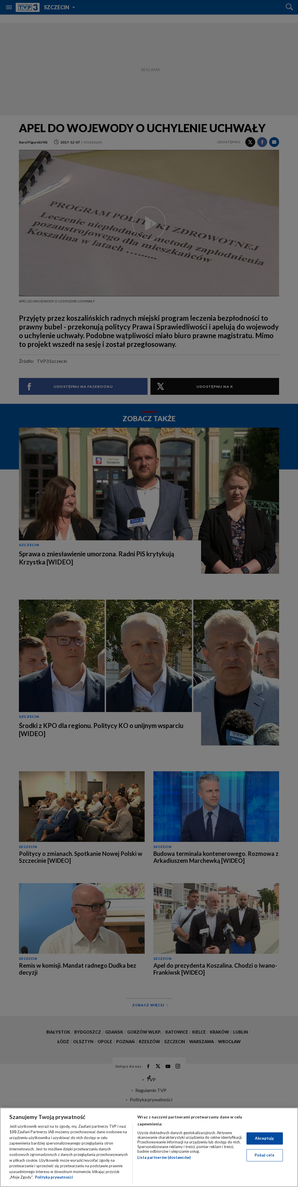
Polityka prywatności (54, 1177)
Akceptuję (264, 1138)
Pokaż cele (264, 1155)
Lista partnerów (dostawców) (164, 1157)
